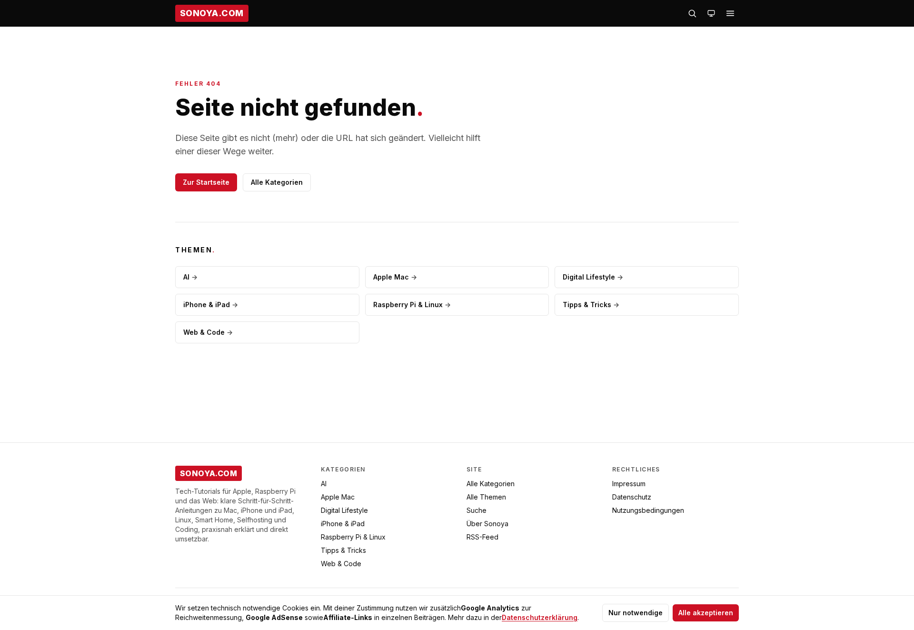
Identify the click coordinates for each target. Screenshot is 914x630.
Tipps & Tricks (591, 304)
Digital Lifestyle (593, 277)
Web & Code (208, 332)
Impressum (629, 484)
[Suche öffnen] (692, 13)
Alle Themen (486, 497)
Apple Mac (395, 277)
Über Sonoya (487, 524)
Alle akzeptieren (705, 613)
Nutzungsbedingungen (648, 510)
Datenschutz (631, 497)
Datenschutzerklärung (539, 617)
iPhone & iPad (210, 304)
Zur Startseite (206, 182)
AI (190, 277)
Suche (477, 510)
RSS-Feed (482, 537)
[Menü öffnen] (730, 13)
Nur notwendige (635, 613)
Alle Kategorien (277, 182)
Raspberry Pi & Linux (412, 304)
